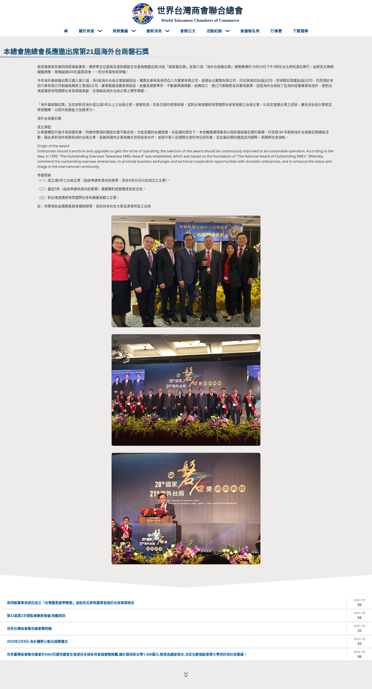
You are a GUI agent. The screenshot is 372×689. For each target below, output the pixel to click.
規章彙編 (121, 30)
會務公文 (188, 30)
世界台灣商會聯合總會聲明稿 (29, 628)
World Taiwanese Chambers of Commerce (200, 20)
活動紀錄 (214, 30)
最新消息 (154, 30)
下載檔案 (300, 30)
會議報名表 (250, 30)
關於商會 (87, 30)
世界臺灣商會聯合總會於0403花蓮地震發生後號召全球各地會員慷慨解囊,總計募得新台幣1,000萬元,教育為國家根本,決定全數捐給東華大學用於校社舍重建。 (127, 654)
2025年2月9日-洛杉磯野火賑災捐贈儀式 (37, 641)
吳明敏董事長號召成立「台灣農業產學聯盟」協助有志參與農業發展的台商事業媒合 (70, 602)
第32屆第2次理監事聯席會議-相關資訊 (36, 615)
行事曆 (276, 30)
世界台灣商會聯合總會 (200, 10)
